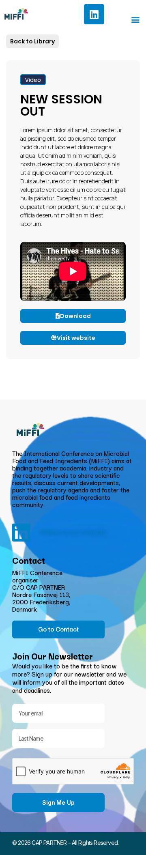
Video (33, 80)
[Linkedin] (94, 14)
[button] (135, 19)
